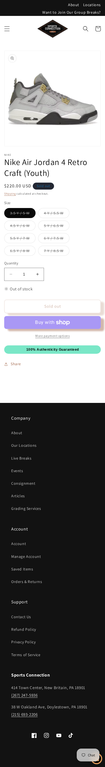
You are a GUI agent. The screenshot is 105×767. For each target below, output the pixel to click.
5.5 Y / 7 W (23, 239)
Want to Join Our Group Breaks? (71, 12)
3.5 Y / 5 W (23, 214)
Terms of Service (26, 654)
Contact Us (21, 616)
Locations (92, 4)
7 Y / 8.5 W (56, 252)
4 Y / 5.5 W (56, 214)
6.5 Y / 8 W (23, 252)
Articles (18, 495)
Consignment (23, 483)
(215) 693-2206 (24, 714)
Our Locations (24, 445)
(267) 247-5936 (24, 695)
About (73, 4)
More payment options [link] (52, 336)
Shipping (10, 193)
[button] (7, 29)
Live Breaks (21, 458)
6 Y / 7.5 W (56, 239)
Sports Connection (43, 762)
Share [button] (16, 363)
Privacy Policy (23, 641)
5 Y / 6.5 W (56, 227)
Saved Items (22, 569)
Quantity (11, 263)
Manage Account (26, 556)
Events (17, 470)
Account (18, 543)
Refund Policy (23, 629)
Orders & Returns (26, 581)
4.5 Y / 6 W (23, 227)
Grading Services (26, 508)
